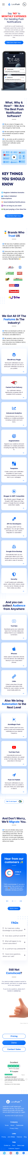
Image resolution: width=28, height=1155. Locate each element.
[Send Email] (11, 1153)
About (12, 1125)
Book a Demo (14, 908)
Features (19, 1137)
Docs (13, 1145)
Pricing (14, 1036)
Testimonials (19, 1125)
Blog (25, 1137)
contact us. (17, 991)
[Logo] (14, 4)
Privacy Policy (14, 1128)
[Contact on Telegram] (17, 1153)
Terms (6, 1125)
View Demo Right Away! (14, 42)
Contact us (7, 1145)
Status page (20, 1145)
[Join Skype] (4, 1153)
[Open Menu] (3, 4)
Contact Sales (14, 1049)
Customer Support (14, 1148)
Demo (14, 1043)
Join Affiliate (11, 1137)
